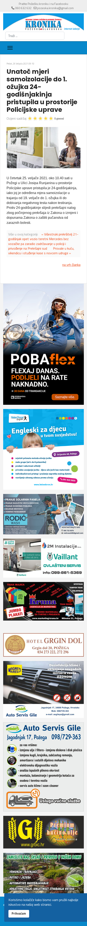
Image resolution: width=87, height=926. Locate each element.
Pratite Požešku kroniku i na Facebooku (43, 3)
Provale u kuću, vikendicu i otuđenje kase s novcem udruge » (41, 251)
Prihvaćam (19, 913)
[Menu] (10, 47)
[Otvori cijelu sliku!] (43, 147)
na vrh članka (71, 264)
